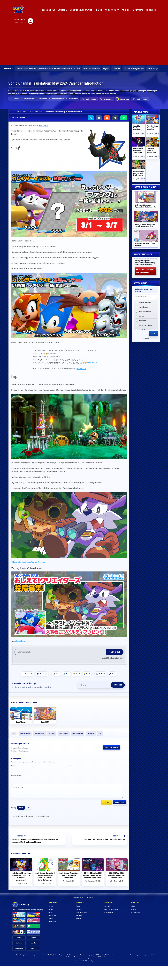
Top (28, 808)
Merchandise (52, 915)
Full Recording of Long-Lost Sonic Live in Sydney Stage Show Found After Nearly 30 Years (138, 176)
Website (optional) (16, 775)
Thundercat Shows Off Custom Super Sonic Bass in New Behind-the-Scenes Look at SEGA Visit (48, 69)
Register (106, 69)
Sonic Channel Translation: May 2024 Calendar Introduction (64, 112)
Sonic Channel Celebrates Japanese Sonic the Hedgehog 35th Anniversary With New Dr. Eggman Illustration (145, 208)
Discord (78, 909)
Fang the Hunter (25, 733)
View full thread (111, 747)
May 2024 (51, 733)
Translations (73, 98)
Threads (33, 937)
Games (16, 98)
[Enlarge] (124, 495)
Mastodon (19, 943)
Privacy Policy (135, 912)
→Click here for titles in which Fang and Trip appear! (28, 562)
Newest (21, 808)
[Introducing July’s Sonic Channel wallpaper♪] (146, 236)
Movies (50, 909)
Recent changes (152, 69)
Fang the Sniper (39, 733)
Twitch (33, 948)
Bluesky (19, 937)
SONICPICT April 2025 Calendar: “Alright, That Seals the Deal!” (116, 875)
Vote (153, 334)
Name (13, 766)
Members (79, 915)
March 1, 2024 (81, 368)
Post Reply (119, 802)
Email (71, 766)
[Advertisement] (84, 46)
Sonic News (43, 98)
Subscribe (114, 652)
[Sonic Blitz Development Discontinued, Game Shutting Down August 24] (138, 119)
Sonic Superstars (58, 98)
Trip (100, 733)
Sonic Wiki (107, 906)
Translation (90, 733)
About (133, 906)
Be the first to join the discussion (144, 271)
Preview (107, 802)
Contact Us (116, 69)
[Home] (12, 112)
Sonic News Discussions (91, 69)
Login (16, 22)
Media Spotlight (109, 912)
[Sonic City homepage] (18, 10)
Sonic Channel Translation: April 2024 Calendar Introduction (68, 875)
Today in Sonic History (111, 909)
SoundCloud (19, 948)
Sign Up (23, 22)
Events (50, 918)
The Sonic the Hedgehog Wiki (134, 69)
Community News (81, 912)
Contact (133, 909)
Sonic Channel (29, 98)
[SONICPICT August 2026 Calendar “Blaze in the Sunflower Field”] (146, 216)
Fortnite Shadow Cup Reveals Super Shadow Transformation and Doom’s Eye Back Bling (138, 153)
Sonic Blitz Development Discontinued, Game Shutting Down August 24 (138, 129)
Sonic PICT (45, 722)
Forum (78, 906)
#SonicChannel (91, 363)
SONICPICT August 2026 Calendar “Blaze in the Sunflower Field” (145, 225)
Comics (50, 912)
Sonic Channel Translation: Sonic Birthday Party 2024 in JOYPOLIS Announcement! (21, 876)
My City (78, 918)
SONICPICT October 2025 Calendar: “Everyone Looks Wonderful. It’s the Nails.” (92, 875)
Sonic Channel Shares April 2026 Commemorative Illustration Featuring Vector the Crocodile (44, 876)
